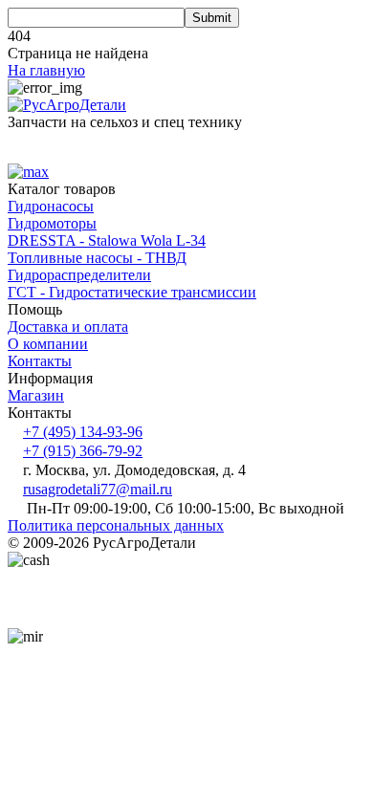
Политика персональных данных (116, 525)
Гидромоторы (52, 223)
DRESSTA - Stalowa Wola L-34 (107, 240)
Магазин (36, 395)
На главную (46, 70)
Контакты (40, 361)
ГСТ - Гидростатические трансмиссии (132, 292)
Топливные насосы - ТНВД (97, 258)
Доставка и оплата (68, 326)
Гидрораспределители (79, 275)
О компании (48, 344)
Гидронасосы (51, 206)
